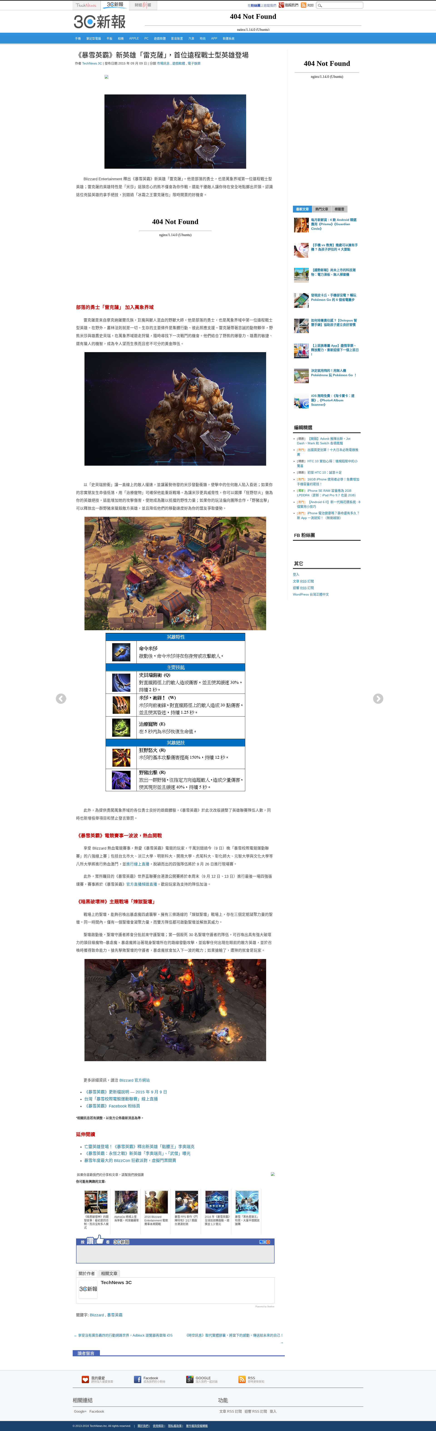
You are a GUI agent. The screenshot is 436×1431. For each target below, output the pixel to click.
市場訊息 (163, 63)
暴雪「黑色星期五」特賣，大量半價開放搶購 (247, 1220)
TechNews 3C (92, 63)
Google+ (80, 1411)
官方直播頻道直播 (141, 884)
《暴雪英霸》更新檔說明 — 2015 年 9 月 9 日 (125, 1092)
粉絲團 (255, 5)
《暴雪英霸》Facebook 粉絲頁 (112, 1106)
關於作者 (87, 1273)
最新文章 (302, 209)
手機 (78, 38)
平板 (109, 38)
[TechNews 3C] (88, 1297)
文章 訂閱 (303, 581)
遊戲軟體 (160, 38)
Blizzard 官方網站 (134, 1080)
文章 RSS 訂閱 (230, 1411)
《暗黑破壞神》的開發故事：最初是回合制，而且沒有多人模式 (96, 1222)
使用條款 (158, 1426)
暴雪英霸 (115, 1315)
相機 (121, 38)
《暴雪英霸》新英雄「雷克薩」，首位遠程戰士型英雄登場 (162, 55)
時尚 (203, 38)
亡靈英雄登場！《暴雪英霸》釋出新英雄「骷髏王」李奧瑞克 (139, 1146)
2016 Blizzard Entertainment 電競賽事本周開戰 (156, 1220)
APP (214, 38)
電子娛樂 (194, 63)
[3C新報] (101, 31)
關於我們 (143, 1426)
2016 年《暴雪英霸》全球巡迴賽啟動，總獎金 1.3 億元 (217, 1220)
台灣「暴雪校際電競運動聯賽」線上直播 (121, 1099)
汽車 (191, 38)
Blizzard (97, 1315)
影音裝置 (177, 38)
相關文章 (109, 1273)
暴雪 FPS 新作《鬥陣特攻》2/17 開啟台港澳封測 (186, 1220)
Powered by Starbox (265, 1306)
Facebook (96, 1411)
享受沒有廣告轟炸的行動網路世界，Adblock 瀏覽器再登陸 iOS (123, 1335)
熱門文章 (321, 209)
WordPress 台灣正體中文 (311, 594)
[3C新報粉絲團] (113, 1246)
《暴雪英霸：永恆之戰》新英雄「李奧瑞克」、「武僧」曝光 (137, 1153)
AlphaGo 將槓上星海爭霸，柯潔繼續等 (126, 1218)
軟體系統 (229, 38)
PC (146, 38)
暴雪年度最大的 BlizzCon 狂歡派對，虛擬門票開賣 (130, 1160)
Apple (134, 38)
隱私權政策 (175, 1426)
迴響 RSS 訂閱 (256, 1411)
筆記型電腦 (93, 38)
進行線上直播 (137, 864)
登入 (296, 574)
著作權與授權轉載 (197, 1426)
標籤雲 (339, 209)
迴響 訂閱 (303, 588)
